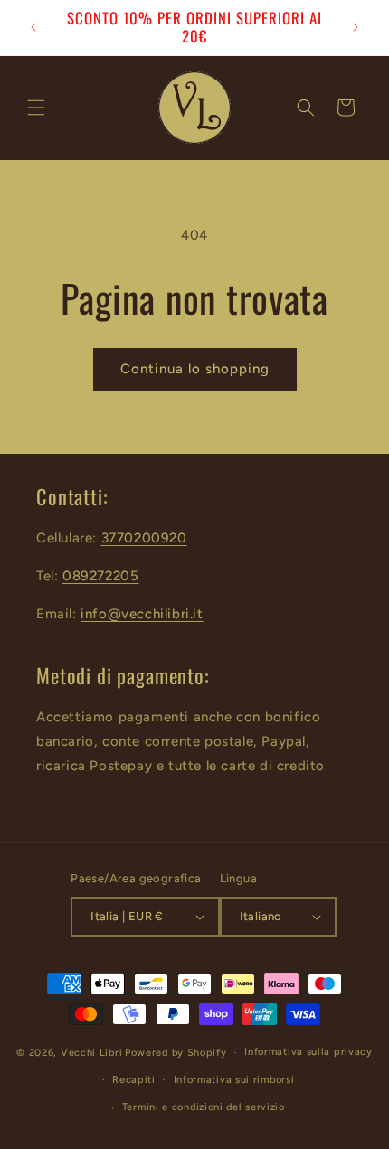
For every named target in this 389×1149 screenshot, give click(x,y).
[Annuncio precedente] (33, 27)
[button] (36, 107)
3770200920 (144, 538)
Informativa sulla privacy (308, 1052)
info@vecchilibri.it (142, 614)
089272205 (100, 576)
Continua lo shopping (195, 369)
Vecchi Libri (91, 1053)
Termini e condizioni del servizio (203, 1107)
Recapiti (134, 1080)
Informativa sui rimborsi (234, 1080)
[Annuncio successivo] (355, 27)
